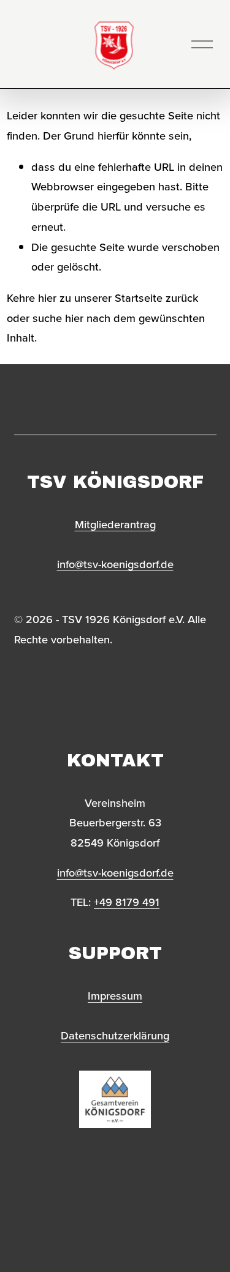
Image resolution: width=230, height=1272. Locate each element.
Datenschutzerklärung (115, 1035)
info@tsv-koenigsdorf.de (115, 564)
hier (47, 297)
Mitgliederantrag (115, 524)
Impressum (115, 995)
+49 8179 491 (126, 902)
